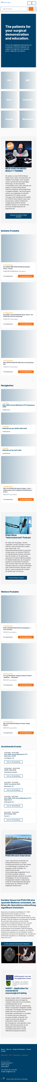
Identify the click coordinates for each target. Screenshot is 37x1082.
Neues (3, 1049)
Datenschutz (16, 1055)
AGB (10, 1055)
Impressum (24, 1055)
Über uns (8, 1049)
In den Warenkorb (26, 276)
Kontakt (3, 1051)
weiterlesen (6, 410)
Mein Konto (4, 1055)
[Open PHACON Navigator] (4, 1078)
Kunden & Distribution (19, 1049)
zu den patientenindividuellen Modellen (17, 944)
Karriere (28, 1049)
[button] (29, 3)
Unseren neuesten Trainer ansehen (18, 216)
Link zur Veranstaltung (13, 762)
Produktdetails (8, 276)
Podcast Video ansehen (16, 578)
